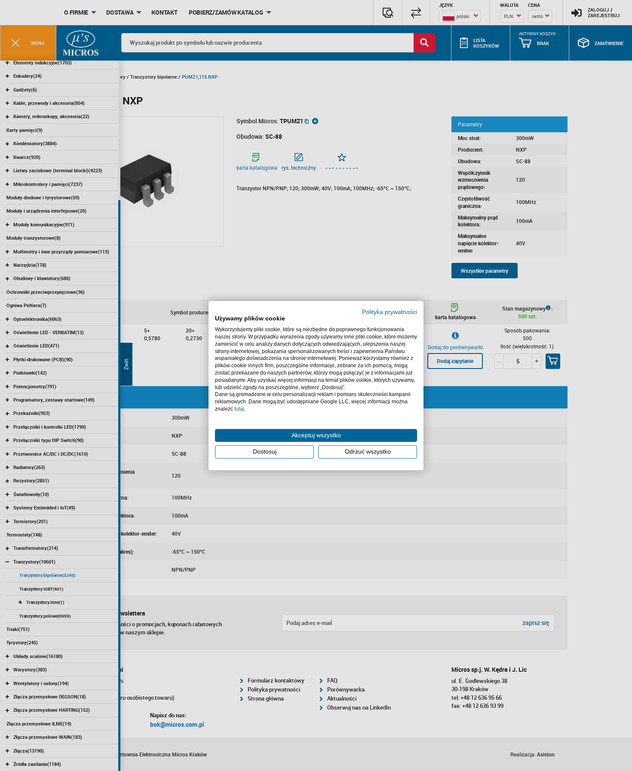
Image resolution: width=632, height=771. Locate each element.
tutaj (239, 409)
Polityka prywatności (389, 311)
